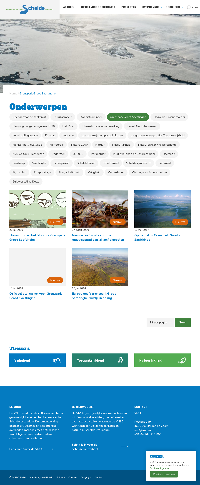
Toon (182, 322)
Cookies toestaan (164, 474)
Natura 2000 (79, 145)
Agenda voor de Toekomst (97, 7)
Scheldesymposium (138, 163)
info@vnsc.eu (142, 430)
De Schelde (173, 7)
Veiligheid (94, 172)
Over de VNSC (151, 7)
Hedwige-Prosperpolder (169, 117)
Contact (99, 477)
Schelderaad (111, 163)
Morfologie (57, 145)
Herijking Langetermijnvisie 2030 (33, 126)
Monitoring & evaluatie (27, 145)
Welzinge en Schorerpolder (149, 172)
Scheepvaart (62, 163)
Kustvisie (68, 135)
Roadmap (18, 163)
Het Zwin (68, 126)
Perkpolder (98, 154)
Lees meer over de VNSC (26, 449)
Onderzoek (58, 154)
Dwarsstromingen (91, 117)
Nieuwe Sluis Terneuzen (28, 154)
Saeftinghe (39, 163)
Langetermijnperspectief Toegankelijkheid (158, 135)
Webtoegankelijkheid (41, 477)
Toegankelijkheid (69, 172)
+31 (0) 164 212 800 (148, 434)
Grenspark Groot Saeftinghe (128, 117)
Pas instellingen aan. (160, 468)
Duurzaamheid (63, 117)
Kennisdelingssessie (25, 135)
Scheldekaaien (86, 163)
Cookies (72, 477)
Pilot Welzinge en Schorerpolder (134, 154)
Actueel (68, 7)
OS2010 (78, 154)
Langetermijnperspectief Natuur (102, 135)
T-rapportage (42, 172)
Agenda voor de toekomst (29, 117)
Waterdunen (116, 172)
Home (13, 93)
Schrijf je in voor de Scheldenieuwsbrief (85, 447)
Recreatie (169, 154)
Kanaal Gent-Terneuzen (142, 126)
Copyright (86, 477)
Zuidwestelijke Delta (25, 181)
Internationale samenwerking (100, 126)
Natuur (100, 145)
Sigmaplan (19, 172)
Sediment (165, 163)
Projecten (128, 7)
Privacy (61, 477)
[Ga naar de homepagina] (30, 9)
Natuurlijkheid (121, 145)
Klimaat (50, 135)
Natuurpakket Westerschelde (157, 145)
